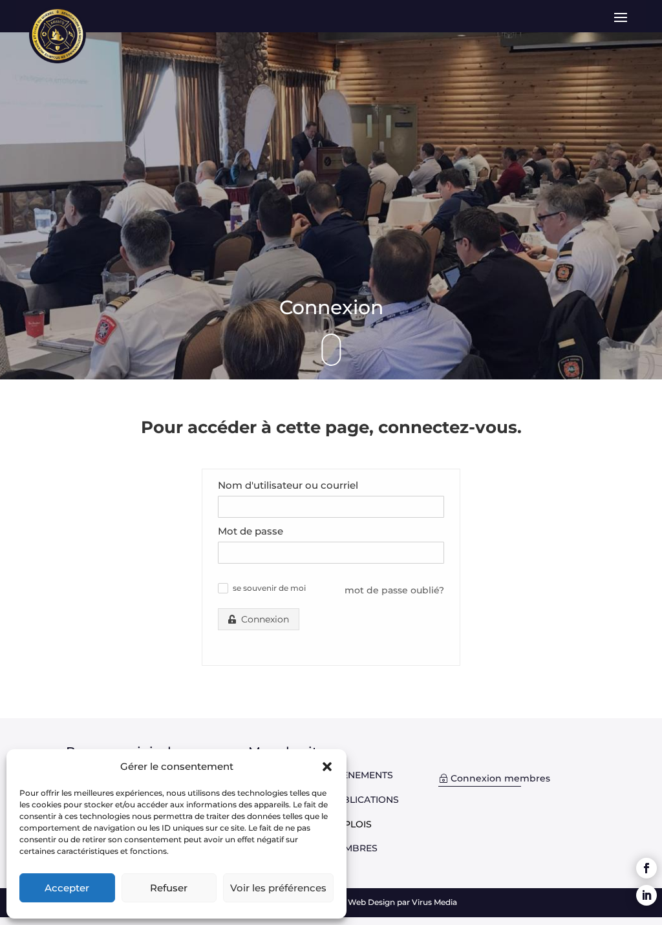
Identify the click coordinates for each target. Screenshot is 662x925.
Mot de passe (250, 531)
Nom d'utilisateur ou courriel (288, 485)
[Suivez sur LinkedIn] (646, 895)
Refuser (168, 888)
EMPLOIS (351, 824)
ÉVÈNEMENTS (361, 775)
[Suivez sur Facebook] (646, 868)
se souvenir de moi (269, 588)
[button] (327, 766)
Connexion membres (500, 778)
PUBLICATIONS (364, 799)
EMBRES (358, 848)
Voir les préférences (278, 888)
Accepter (67, 888)
